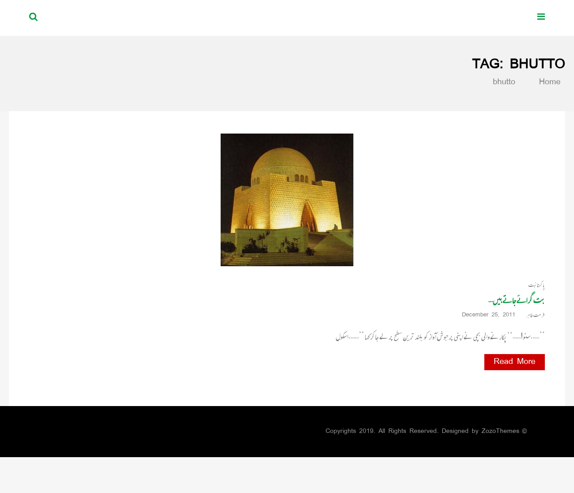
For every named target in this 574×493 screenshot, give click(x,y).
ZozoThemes (500, 431)
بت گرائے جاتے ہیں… (516, 300)
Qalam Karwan (476, 17)
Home (548, 82)
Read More (514, 362)
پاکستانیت (536, 285)
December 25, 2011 (488, 315)
